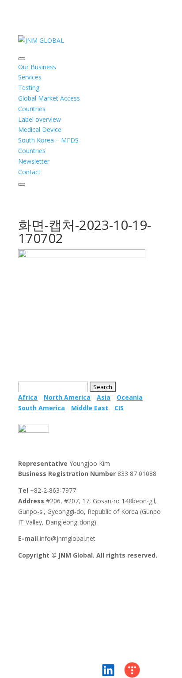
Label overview (39, 119)
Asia (103, 397)
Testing (28, 87)
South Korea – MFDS (48, 140)
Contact (29, 172)
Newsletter (33, 161)
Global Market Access (49, 98)
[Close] (21, 184)
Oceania (130, 397)
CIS (119, 408)
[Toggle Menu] (21, 58)
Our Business (37, 67)
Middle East (89, 408)
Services (30, 77)
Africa (28, 397)
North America (67, 397)
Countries (32, 109)
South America (41, 408)
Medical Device (39, 129)
